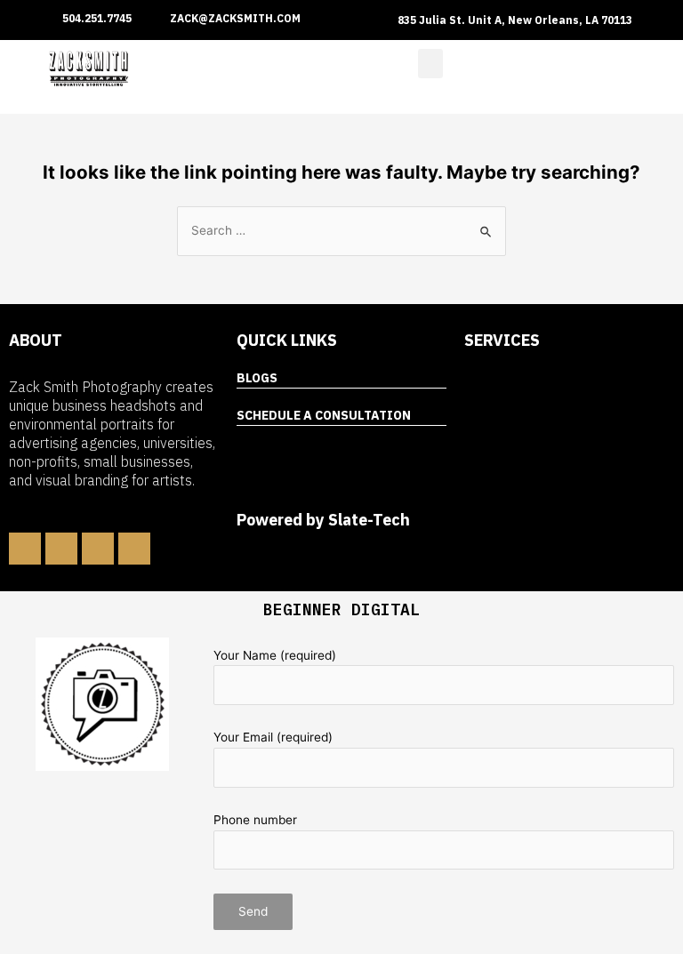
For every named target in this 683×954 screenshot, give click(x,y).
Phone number (255, 820)
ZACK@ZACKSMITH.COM (235, 18)
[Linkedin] (61, 549)
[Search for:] (341, 230)
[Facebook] (25, 549)
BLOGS (257, 378)
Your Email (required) (273, 737)
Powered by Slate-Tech (323, 519)
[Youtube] (134, 549)
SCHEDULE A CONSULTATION (324, 415)
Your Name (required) (274, 655)
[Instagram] (98, 549)
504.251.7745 (97, 18)
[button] (430, 63)
